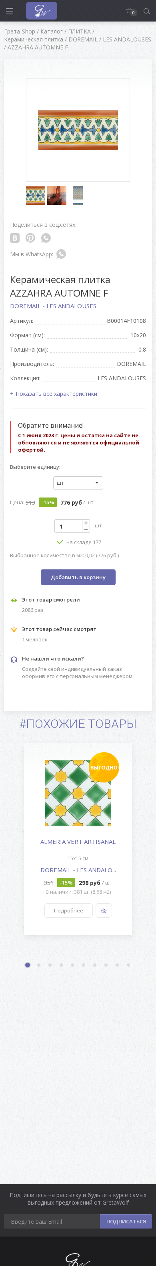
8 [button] (106, 965)
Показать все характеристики (56, 393)
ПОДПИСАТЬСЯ (126, 1221)
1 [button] (28, 965)
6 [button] (84, 965)
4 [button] (61, 965)
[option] (78, 839)
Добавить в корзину (78, 577)
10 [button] (129, 965)
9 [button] (117, 965)
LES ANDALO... (96, 870)
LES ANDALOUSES (71, 306)
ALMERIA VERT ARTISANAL (78, 841)
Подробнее (68, 910)
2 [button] (39, 965)
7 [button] (95, 965)
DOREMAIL (26, 306)
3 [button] (50, 965)
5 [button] (73, 965)
